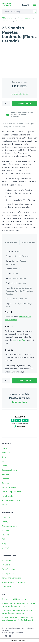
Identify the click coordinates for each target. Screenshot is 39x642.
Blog (4, 457)
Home (4, 448)
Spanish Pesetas (24, 18)
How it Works (28, 242)
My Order (6, 565)
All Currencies (7, 18)
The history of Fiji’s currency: (14, 599)
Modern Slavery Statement (13, 582)
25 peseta (19, 21)
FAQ (4, 461)
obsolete (27, 124)
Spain (8, 127)
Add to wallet (24, 103)
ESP (14, 124)
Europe (20, 124)
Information (11, 242)
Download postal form (12, 492)
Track (4, 505)
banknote (8, 124)
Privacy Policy (8, 574)
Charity (5, 466)
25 (3, 124)
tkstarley (20, 633)
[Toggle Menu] (34, 5)
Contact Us (7, 587)
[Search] (34, 11)
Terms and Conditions (11, 578)
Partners (5, 530)
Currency (6, 483)
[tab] (11, 242)
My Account (7, 560)
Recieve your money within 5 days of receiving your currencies (22, 114)
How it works (7, 496)
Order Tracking (8, 569)
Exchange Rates (9, 487)
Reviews (5, 474)
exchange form (19, 340)
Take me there (19, 402)
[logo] (8, 5)
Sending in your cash (11, 500)
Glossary (5, 548)
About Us (6, 453)
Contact (5, 479)
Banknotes (6, 21)
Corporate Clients (9, 470)
